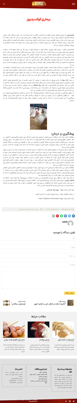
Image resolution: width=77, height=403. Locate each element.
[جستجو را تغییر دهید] (4, 4)
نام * (73, 238)
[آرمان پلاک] (39, 3)
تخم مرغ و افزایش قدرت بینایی (14, 340)
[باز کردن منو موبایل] (73, 4)
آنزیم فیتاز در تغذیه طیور (66, 340)
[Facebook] (73, 215)
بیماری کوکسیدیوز (43, 379)
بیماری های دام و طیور (25, 209)
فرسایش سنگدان (43, 377)
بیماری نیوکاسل (44, 340)
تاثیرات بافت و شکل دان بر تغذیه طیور (38, 382)
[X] (69, 215)
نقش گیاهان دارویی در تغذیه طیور (38, 374)
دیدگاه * (72, 265)
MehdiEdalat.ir (33, 401)
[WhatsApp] (61, 215)
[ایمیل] (53, 215)
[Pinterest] (57, 215)
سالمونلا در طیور (43, 372)
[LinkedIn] (65, 215)
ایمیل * (72, 247)
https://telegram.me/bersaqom (48, 198)
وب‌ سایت (72, 256)
